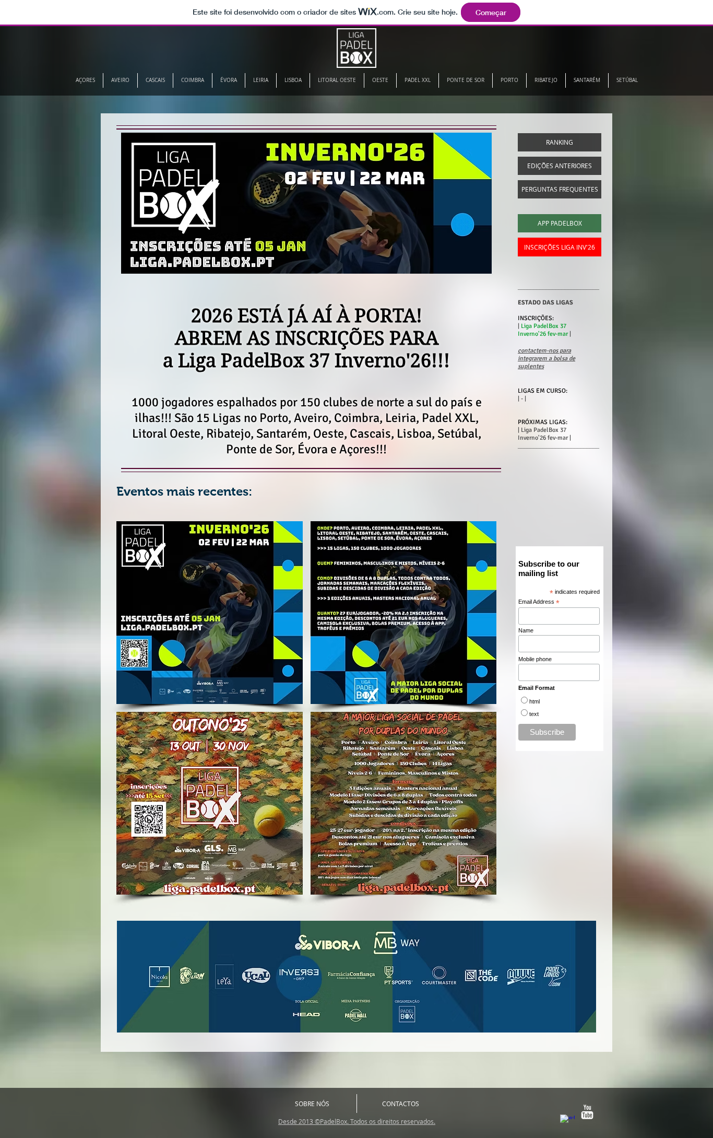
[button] (209, 612)
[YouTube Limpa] (587, 1112)
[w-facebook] (567, 1121)
